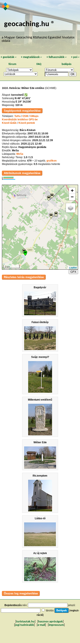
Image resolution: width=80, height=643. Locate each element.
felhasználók (56, 57)
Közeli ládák (9, 122)
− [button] (72, 197)
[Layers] (70, 207)
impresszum (56, 625)
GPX (73, 271)
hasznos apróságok (50, 621)
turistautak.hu (25, 621)
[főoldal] (5, 6)
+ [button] (72, 190)
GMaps (34, 116)
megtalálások (31, 57)
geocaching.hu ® (29, 24)
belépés (66, 64)
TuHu (17, 116)
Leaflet (73, 267)
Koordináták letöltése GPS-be (20, 119)
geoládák (8, 57)
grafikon (52, 160)
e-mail (41, 625)
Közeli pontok (27, 122)
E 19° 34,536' (23, 101)
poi (75, 57)
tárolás (50, 610)
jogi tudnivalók (24, 625)
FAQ (38, 64)
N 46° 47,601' (23, 98)
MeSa (19, 153)
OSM (25, 116)
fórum (12, 64)
